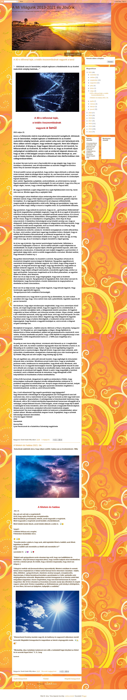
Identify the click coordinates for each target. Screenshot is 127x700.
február (92, 106)
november (93, 75)
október (92, 77)
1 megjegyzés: (45, 439)
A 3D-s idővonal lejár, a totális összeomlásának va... (99, 94)
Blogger (84, 696)
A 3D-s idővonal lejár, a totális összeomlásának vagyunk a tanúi (43, 59)
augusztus (93, 83)
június (92, 88)
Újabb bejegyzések (20, 679)
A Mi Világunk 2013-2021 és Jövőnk (43, 7)
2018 (90, 118)
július (92, 85)
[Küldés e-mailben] (54, 440)
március (93, 104)
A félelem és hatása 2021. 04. (27, 445)
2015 (90, 126)
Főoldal (46, 679)
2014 (90, 129)
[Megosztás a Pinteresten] (61, 440)
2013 (90, 131)
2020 (90, 113)
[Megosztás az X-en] (58, 440)
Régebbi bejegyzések (72, 679)
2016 (90, 123)
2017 (90, 121)
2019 (90, 115)
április (92, 101)
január (92, 109)
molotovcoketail (69, 696)
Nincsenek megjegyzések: (49, 671)
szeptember (94, 80)
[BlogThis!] (56, 440)
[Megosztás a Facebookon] (59, 440)
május (92, 91)
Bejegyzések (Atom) (51, 684)
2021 (90, 72)
